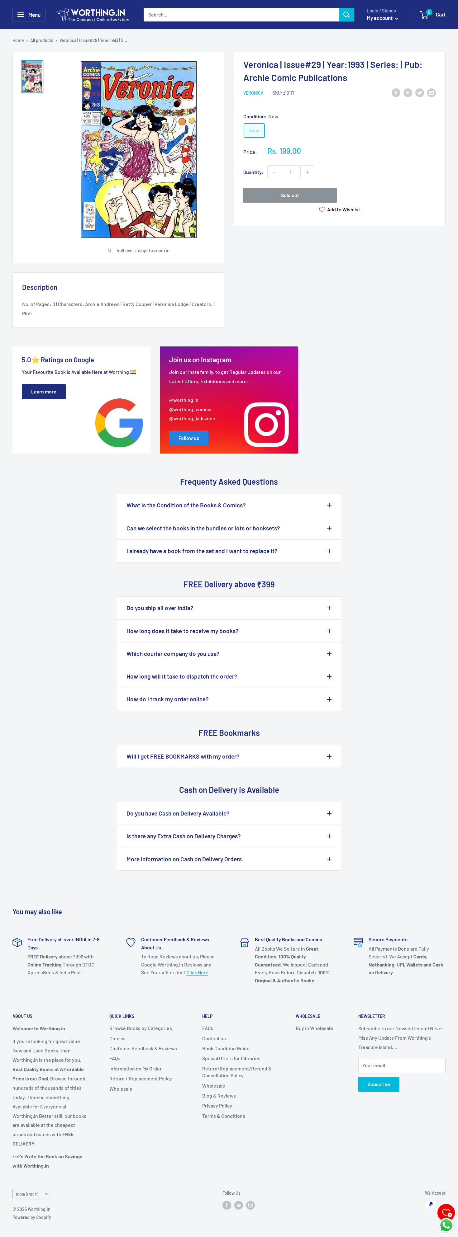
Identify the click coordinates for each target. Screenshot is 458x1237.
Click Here (197, 972)
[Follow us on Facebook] (226, 1205)
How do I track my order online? (167, 699)
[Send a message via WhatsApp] (446, 1225)
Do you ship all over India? (159, 607)
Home (18, 40)
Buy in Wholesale (314, 1028)
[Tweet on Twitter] (419, 92)
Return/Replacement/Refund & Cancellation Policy (237, 1071)
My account (380, 18)
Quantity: (253, 172)
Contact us (214, 1038)
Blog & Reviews (219, 1095)
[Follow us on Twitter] (238, 1205)
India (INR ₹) (27, 1194)
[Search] (346, 14)
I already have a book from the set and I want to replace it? (202, 550)
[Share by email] (431, 92)
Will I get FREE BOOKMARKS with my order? (183, 756)
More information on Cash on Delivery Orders (184, 859)
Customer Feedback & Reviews (143, 1048)
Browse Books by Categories (140, 1028)
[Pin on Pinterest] (407, 92)
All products (41, 40)
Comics (117, 1038)
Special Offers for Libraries (231, 1058)
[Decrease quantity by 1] (274, 172)
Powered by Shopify (31, 1217)
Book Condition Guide (226, 1048)
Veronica (253, 93)
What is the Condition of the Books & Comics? (186, 505)
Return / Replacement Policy (140, 1078)
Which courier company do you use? (173, 653)
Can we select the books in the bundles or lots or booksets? (203, 528)
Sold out (290, 195)
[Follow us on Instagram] (250, 1205)
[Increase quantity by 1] (307, 172)
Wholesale (120, 1089)
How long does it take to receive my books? (182, 630)
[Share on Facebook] (396, 92)
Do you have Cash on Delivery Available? (178, 813)
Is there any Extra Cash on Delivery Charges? (183, 836)
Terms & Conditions (223, 1116)
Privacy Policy (217, 1105)
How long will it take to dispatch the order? (181, 676)
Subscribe (379, 1084)
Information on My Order (135, 1068)
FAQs (114, 1058)
